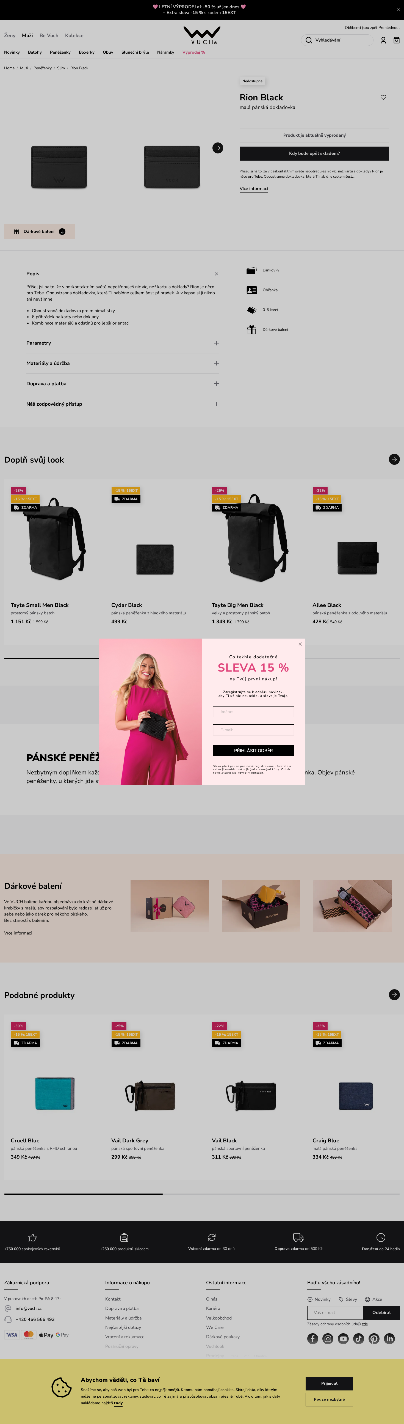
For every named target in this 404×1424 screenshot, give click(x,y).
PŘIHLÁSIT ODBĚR (253, 751)
